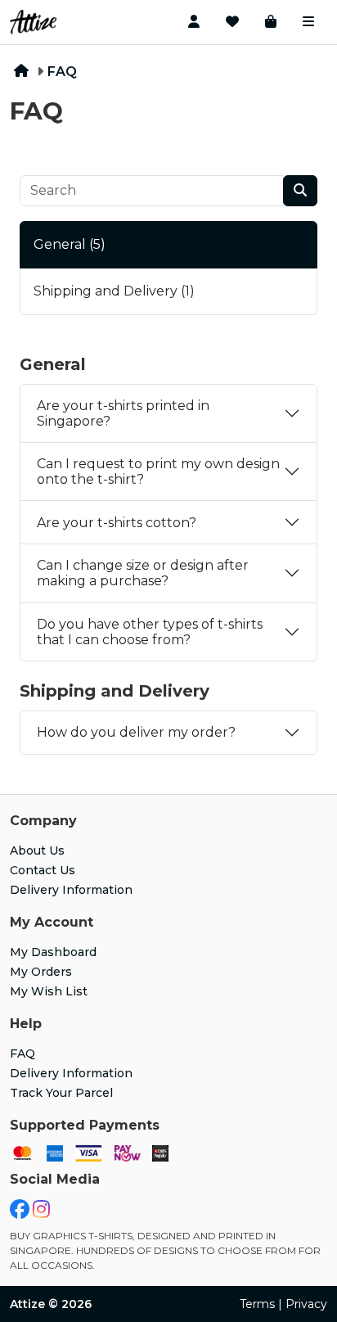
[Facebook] (19, 1212)
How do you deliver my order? (136, 732)
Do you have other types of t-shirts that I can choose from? (150, 631)
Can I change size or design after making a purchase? (143, 573)
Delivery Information (71, 889)
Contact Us (42, 870)
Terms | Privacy (283, 1304)
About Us (37, 850)
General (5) (70, 244)
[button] (194, 22)
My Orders (41, 971)
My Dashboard (53, 952)
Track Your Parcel (61, 1092)
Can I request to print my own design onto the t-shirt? (158, 471)
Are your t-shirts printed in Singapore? (123, 413)
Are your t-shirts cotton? (116, 522)
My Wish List (49, 991)
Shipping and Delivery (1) (114, 291)
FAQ (62, 71)
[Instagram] (41, 1212)
